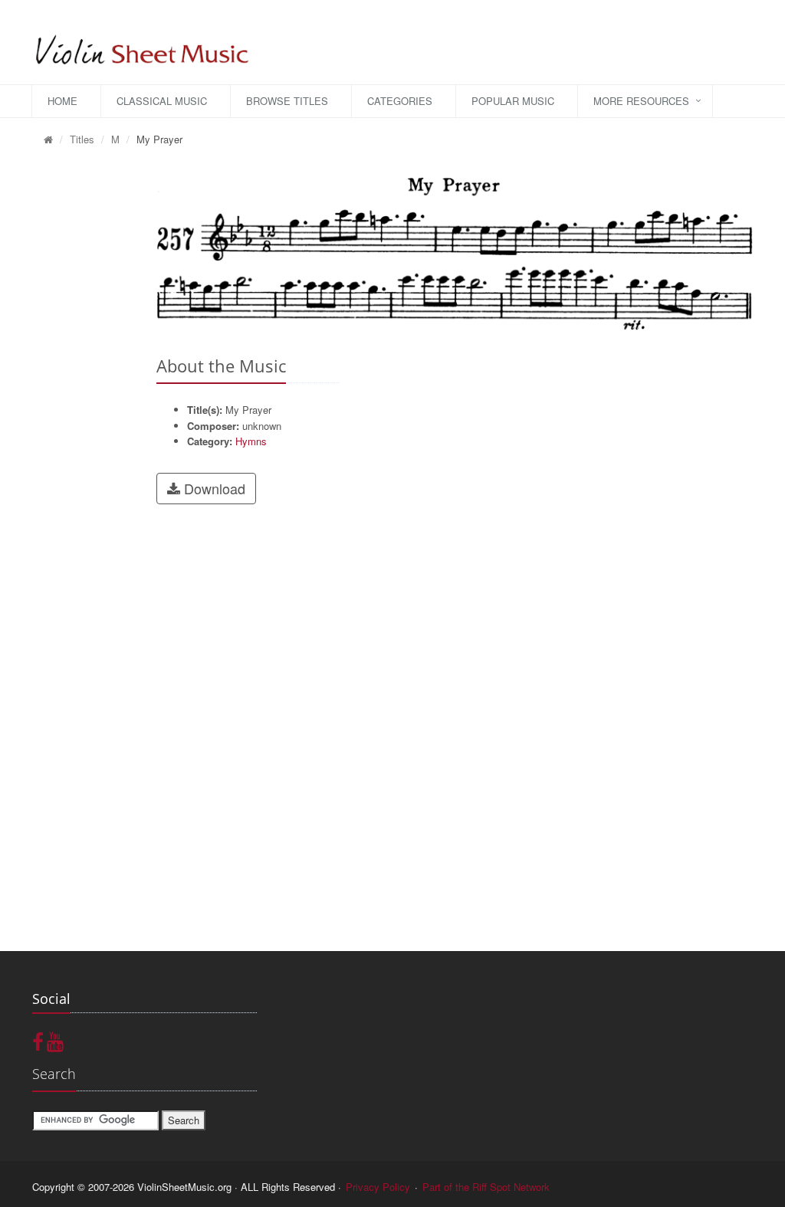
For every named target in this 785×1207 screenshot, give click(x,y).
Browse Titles (287, 100)
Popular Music (512, 100)
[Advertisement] (82, 392)
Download (212, 488)
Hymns (251, 441)
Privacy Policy (378, 1186)
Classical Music (162, 100)
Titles (82, 139)
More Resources (641, 100)
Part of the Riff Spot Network (486, 1186)
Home (62, 100)
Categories (399, 100)
